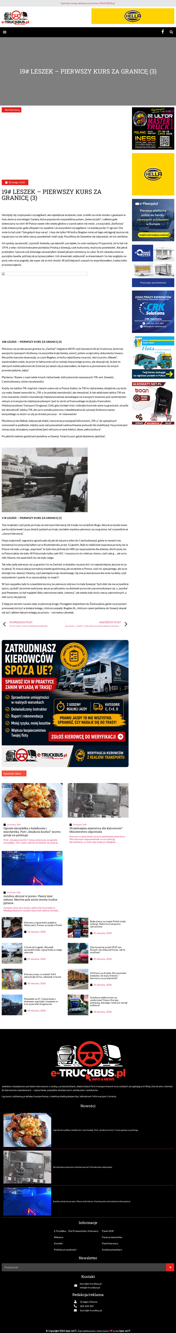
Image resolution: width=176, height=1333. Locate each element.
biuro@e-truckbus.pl (91, 1283)
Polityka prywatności (65, 1249)
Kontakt (58, 1243)
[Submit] (170, 1267)
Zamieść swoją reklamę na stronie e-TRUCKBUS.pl (88, 3)
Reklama (58, 1237)
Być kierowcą (12, 109)
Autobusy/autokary (112, 1249)
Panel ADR (108, 1230)
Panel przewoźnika (112, 1237)
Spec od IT (70, 1331)
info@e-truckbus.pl (90, 1287)
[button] (4, 32)
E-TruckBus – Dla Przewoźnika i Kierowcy (76, 1230)
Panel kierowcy (110, 1243)
